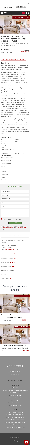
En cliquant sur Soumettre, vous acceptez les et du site (15, 228)
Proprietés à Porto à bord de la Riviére (15, 414)
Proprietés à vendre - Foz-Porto (15, 412)
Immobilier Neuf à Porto (15, 424)
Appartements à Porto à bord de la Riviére (15, 419)
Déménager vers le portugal (15, 429)
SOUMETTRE (15, 222)
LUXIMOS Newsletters (15, 392)
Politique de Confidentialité (21, 227)
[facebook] (10, 263)
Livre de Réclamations (15, 405)
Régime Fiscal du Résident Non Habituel (15, 427)
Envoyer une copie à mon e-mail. (12, 219)
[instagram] (18, 381)
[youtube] (12, 381)
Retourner (25, 52)
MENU (4, 13)
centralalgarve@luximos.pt (13, 253)
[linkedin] (21, 381)
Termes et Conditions (8, 227)
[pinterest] (14, 263)
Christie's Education (15, 400)
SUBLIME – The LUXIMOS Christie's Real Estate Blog (15, 390)
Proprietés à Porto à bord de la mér (15, 417)
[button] (7, 24)
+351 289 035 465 (9, 250)
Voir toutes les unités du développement (14, 59)
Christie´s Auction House (15, 402)
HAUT (13, 440)
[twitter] (12, 263)
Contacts (15, 387)
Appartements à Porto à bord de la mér (15, 422)
